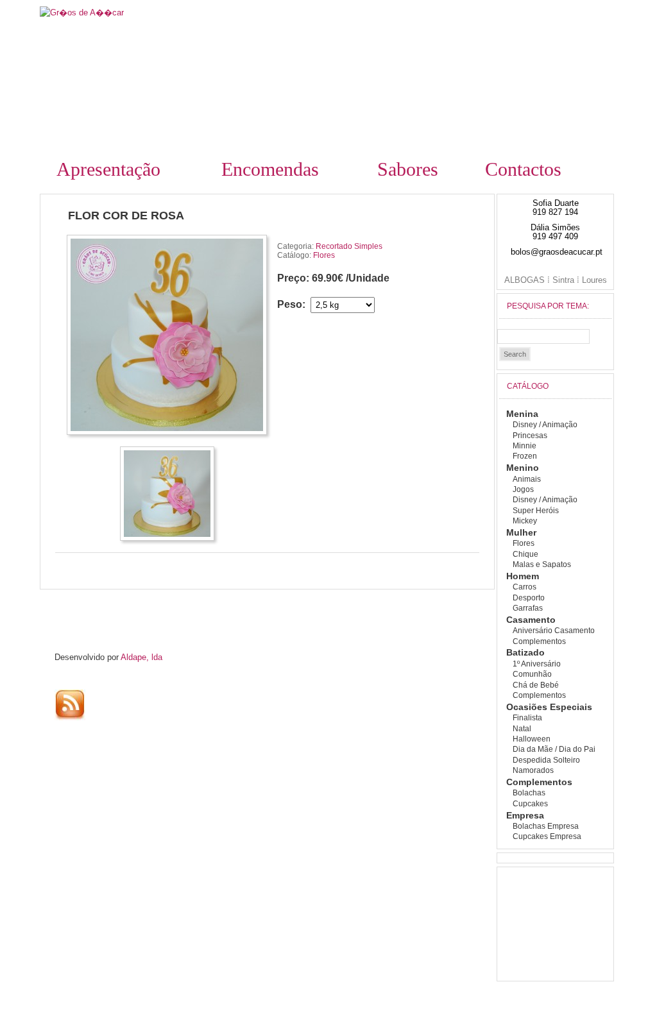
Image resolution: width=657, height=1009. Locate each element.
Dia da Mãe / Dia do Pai (554, 749)
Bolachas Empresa (546, 826)
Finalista (527, 717)
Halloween (531, 738)
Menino (522, 467)
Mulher (521, 532)
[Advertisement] (157, 607)
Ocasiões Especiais (549, 707)
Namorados (533, 770)
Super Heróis (536, 510)
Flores (324, 255)
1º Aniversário (537, 663)
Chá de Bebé (536, 685)
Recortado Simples (349, 246)
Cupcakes (530, 803)
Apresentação (108, 169)
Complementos (539, 641)
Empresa (525, 815)
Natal (522, 728)
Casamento (531, 620)
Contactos (523, 169)
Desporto (529, 597)
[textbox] (543, 336)
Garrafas (528, 608)
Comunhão (532, 674)
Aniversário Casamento (554, 630)
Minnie (524, 445)
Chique (525, 554)
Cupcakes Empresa (547, 836)
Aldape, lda (141, 657)
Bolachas (529, 792)
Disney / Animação (545, 424)
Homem (522, 576)
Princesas (530, 435)
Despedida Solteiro (546, 760)
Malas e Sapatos (542, 564)
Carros (524, 586)
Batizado (525, 652)
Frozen (525, 456)
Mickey (525, 520)
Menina (522, 414)
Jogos (523, 489)
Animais (527, 479)
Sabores (407, 169)
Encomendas (270, 169)
